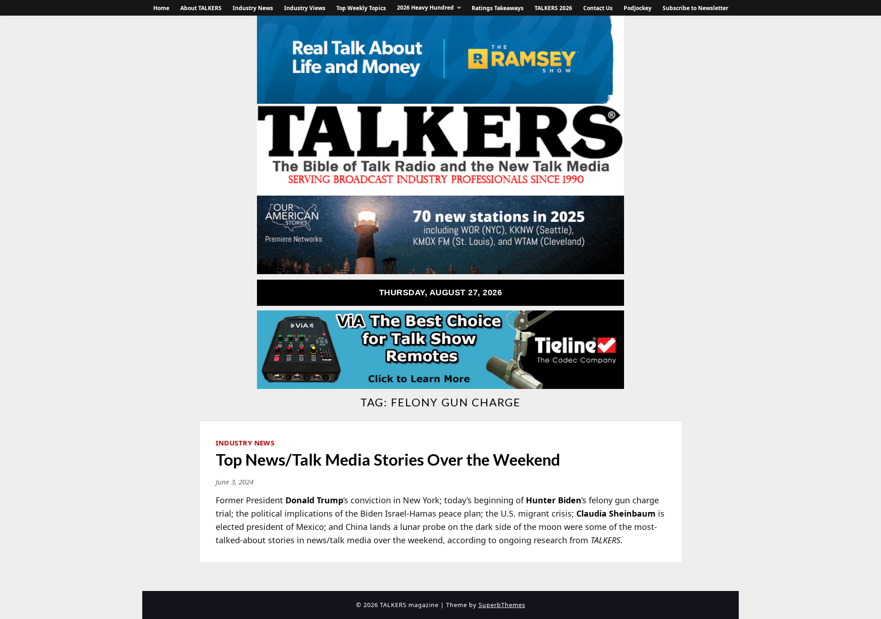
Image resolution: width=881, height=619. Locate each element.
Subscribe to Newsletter (695, 8)
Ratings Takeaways (498, 8)
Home (161, 8)
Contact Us (598, 8)
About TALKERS (201, 8)
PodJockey (638, 8)
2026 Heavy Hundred (425, 7)
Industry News (253, 8)
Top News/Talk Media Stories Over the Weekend (388, 459)
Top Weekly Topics (361, 8)
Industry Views (304, 8)
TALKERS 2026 (553, 8)
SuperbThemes (502, 605)
